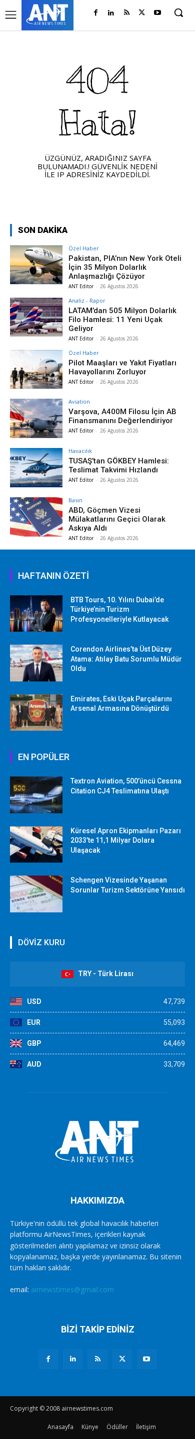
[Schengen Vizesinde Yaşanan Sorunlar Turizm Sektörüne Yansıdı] (36, 894)
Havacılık (80, 450)
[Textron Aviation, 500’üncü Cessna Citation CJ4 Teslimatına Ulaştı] (36, 794)
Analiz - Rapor (87, 300)
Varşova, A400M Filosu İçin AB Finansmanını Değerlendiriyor (122, 416)
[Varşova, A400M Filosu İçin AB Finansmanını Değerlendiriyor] (36, 418)
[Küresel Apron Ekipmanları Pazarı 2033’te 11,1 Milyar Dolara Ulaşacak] (36, 844)
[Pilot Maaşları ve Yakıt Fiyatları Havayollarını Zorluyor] (36, 369)
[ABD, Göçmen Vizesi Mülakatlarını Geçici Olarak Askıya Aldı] (36, 517)
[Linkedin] (111, 13)
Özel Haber (83, 248)
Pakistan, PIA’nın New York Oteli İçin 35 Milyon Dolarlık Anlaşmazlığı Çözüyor (125, 267)
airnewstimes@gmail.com (72, 1289)
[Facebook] (96, 13)
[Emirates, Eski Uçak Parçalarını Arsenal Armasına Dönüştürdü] (36, 712)
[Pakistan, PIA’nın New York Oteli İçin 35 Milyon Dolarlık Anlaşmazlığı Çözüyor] (36, 265)
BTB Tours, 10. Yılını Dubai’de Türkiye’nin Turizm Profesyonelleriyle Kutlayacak (119, 609)
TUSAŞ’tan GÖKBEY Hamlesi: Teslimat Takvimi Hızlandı (118, 465)
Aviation (79, 401)
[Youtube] (157, 13)
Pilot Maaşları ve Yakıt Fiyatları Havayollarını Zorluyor (122, 367)
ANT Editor (81, 286)
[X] (142, 13)
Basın (75, 500)
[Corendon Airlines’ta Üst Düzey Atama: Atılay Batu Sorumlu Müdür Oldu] (36, 663)
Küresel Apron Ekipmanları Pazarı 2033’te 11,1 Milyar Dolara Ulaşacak (125, 840)
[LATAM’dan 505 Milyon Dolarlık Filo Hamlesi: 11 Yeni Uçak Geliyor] (36, 317)
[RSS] (126, 13)
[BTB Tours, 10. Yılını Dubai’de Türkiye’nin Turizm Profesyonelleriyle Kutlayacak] (36, 613)
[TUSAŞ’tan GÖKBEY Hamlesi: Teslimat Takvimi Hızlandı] (36, 467)
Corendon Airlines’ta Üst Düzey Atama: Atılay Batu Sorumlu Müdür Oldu (126, 658)
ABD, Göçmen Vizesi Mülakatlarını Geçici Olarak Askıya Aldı (117, 519)
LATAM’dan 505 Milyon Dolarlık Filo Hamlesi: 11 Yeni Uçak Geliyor (122, 319)
